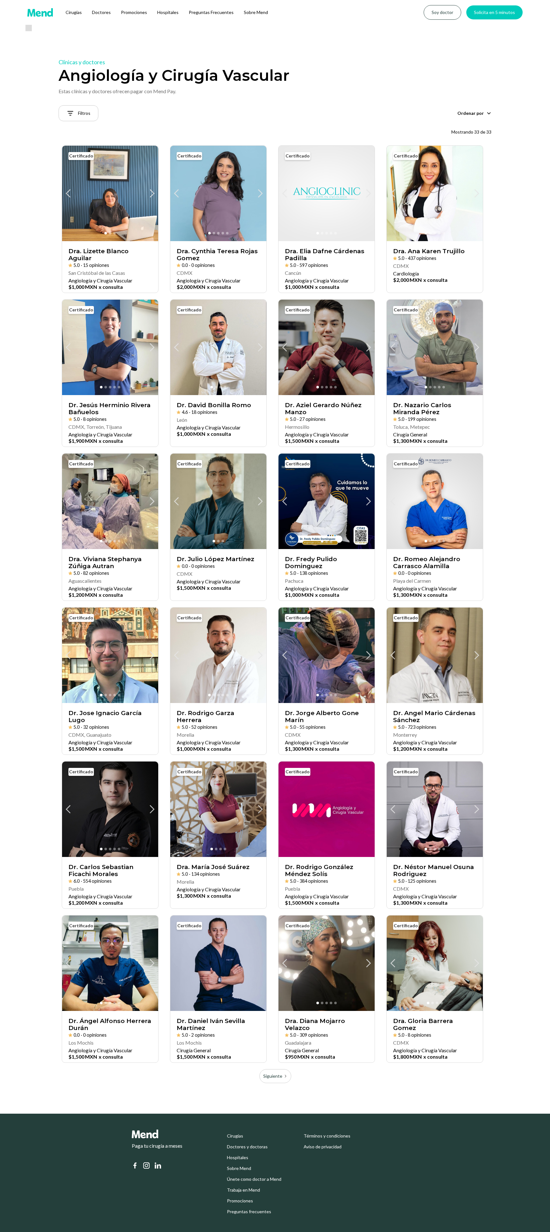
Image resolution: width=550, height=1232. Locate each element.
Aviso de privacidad (323, 1146)
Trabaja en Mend (243, 1190)
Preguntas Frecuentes (211, 12)
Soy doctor (442, 12)
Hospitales (168, 12)
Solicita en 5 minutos (494, 12)
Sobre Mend (256, 12)
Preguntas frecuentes (249, 1211)
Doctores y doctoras (247, 1146)
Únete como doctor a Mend (254, 1179)
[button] (474, 113)
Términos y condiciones (327, 1135)
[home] (40, 12)
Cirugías (74, 12)
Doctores (101, 12)
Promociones (134, 12)
